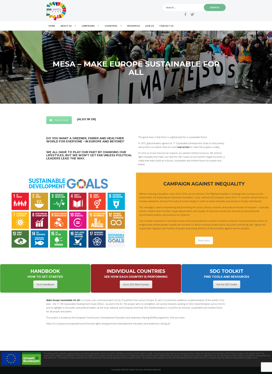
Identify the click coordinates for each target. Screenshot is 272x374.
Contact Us (166, 26)
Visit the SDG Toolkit (226, 284)
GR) (93, 119)
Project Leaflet (61, 120)
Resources (133, 26)
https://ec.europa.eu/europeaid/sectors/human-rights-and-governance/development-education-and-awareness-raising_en (108, 323)
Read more (204, 240)
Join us (149, 26)
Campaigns (88, 26)
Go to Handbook (45, 284)
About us (66, 26)
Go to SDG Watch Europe (136, 284)
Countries (111, 26)
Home (52, 26)
